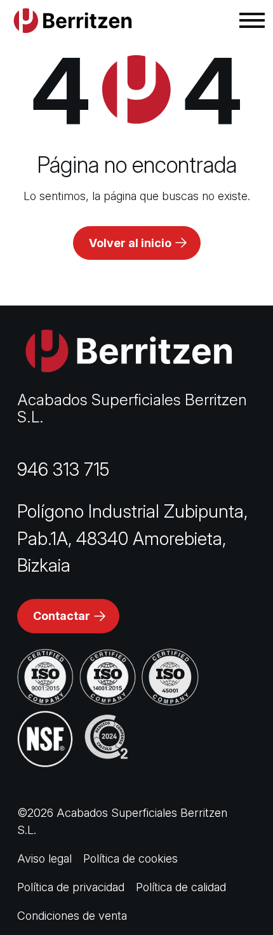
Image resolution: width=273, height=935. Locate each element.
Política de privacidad (70, 887)
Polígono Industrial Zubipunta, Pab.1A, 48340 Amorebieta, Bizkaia (132, 538)
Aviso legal (44, 858)
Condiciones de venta (72, 915)
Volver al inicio (130, 243)
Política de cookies (130, 858)
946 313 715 (63, 469)
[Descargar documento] (45, 677)
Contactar (61, 615)
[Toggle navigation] (252, 20)
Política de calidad (181, 887)
